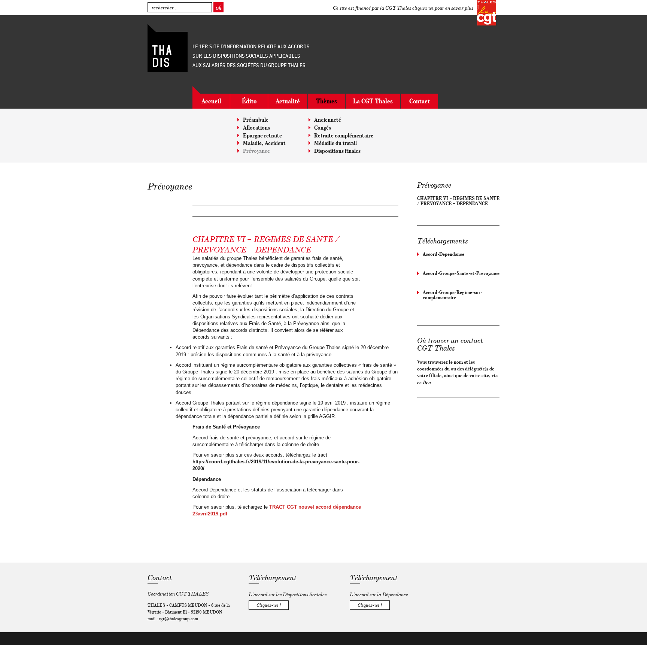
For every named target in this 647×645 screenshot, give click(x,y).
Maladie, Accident (264, 142)
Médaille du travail (335, 142)
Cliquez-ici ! (268, 605)
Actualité (288, 101)
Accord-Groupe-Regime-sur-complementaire (452, 294)
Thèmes (326, 101)
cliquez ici (423, 8)
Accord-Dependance (443, 254)
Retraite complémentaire (343, 135)
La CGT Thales (373, 101)
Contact (419, 101)
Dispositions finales (337, 150)
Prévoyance (256, 150)
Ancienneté (327, 119)
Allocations (256, 127)
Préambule (255, 119)
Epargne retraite (262, 135)
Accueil (211, 101)
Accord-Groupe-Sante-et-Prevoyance (461, 273)
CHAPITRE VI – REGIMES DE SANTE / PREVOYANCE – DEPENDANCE (458, 200)
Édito (249, 101)
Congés (322, 127)
